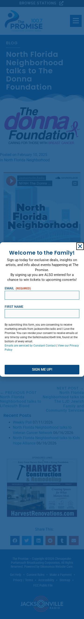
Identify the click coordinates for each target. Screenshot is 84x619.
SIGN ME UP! (42, 369)
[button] (80, 246)
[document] (42, 309)
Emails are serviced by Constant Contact (30, 345)
